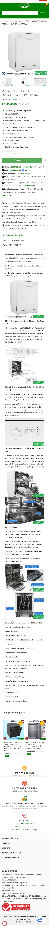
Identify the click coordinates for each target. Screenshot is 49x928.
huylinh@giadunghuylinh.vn (17, 883)
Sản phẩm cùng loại (14, 712)
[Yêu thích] (45, 160)
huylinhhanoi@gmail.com (16, 893)
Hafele (14, 99)
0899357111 (12, 891)
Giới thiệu (29, 922)
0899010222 (12, 880)
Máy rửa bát (9, 394)
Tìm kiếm (42, 13)
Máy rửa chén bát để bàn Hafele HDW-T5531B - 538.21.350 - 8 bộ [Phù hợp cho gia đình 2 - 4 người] (13, 746)
